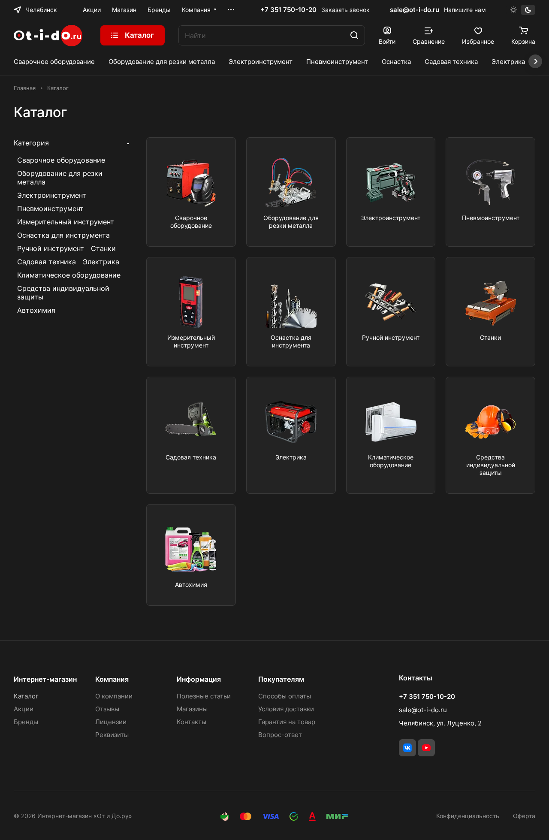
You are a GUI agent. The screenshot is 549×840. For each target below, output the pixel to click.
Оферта (524, 815)
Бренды (26, 722)
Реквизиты (112, 735)
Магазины (192, 709)
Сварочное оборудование (61, 160)
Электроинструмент (51, 195)
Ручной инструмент (50, 248)
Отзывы (107, 709)
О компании (114, 696)
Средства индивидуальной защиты (63, 292)
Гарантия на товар (286, 722)
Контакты (191, 722)
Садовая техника (46, 261)
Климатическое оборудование (69, 275)
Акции (23, 709)
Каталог (26, 696)
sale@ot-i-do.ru (414, 10)
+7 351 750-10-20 (288, 10)
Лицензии (111, 722)
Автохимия (36, 310)
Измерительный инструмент (65, 222)
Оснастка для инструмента (63, 235)
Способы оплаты (284, 696)
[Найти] (354, 35)
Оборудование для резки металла (60, 177)
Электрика (101, 261)
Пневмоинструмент (50, 208)
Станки (103, 248)
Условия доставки (286, 709)
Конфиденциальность (467, 815)
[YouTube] (426, 747)
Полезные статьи (204, 696)
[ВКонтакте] (407, 747)
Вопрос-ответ (280, 735)
